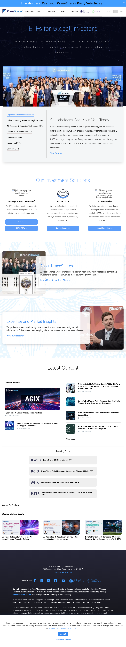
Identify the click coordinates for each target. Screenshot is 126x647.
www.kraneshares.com (22, 594)
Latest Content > (12, 382)
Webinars (6, 513)
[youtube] (64, 580)
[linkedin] (35, 580)
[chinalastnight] (77, 581)
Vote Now (56, 153)
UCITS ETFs (21, 228)
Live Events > (19, 513)
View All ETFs (13, 148)
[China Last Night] (85, 12)
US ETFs (21, 221)
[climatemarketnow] (94, 580)
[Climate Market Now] (96, 12)
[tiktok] (56, 580)
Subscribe (74, 11)
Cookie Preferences (63, 639)
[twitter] (49, 580)
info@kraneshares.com (63, 572)
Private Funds (63, 228)
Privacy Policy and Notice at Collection (64, 628)
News (63, 11)
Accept (63, 634)
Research (51, 11)
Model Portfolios (104, 228)
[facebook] (42, 580)
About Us (40, 11)
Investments (29, 11)
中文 (121, 11)
